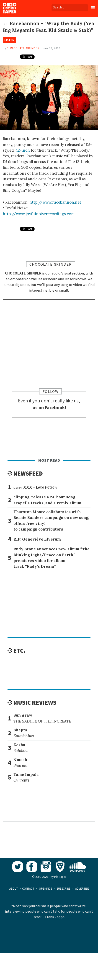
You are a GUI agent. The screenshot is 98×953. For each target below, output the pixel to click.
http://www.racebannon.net (55, 202)
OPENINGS (45, 889)
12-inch (23, 150)
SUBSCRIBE (63, 889)
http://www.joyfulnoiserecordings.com (39, 213)
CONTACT (28, 889)
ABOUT (13, 889)
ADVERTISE (82, 889)
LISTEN (9, 40)
